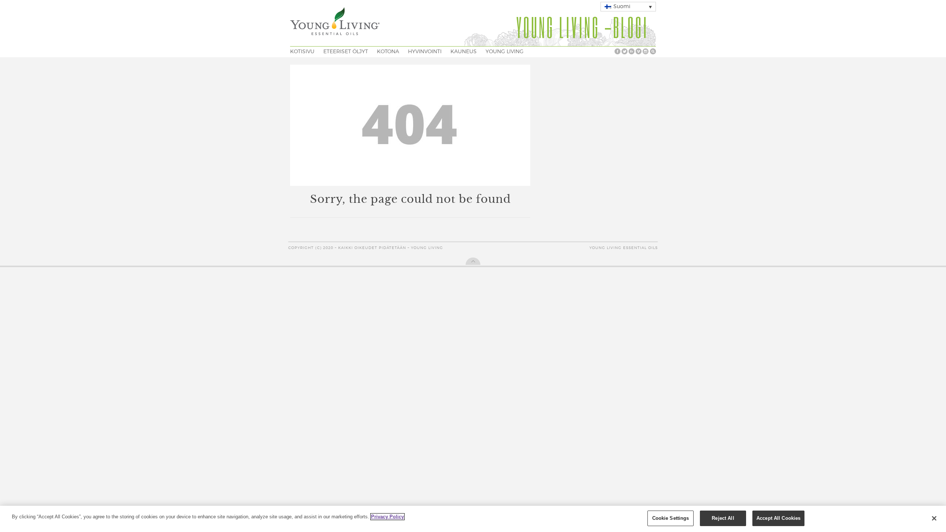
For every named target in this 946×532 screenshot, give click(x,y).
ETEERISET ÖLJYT (345, 51)
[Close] (934, 518)
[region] (473, 519)
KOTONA (388, 51)
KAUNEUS (463, 51)
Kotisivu (302, 51)
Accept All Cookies (778, 518)
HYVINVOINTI (425, 51)
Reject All (723, 518)
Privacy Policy (387, 516)
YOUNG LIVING (505, 51)
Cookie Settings (670, 518)
